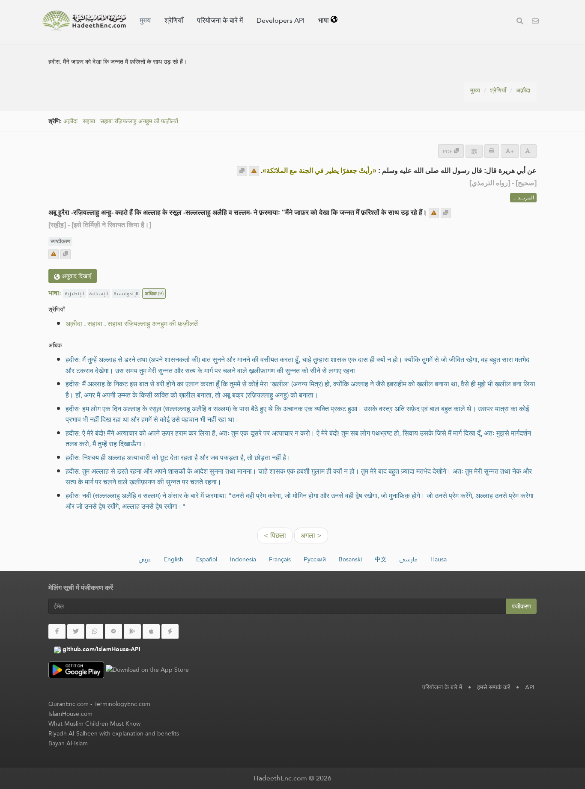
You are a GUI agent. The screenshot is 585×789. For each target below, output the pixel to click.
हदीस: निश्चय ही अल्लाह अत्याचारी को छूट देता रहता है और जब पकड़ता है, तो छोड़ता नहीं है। (178, 457)
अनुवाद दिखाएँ (75, 276)
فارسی (409, 559)
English (173, 559)
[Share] (474, 151)
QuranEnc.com (68, 703)
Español (206, 559)
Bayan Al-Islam (68, 743)
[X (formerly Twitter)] (75, 631)
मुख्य (145, 20)
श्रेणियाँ (173, 20)
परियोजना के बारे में (220, 20)
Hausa (438, 559)
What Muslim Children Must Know (94, 723)
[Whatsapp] (94, 631)
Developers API (280, 20)
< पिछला (275, 535)
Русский (315, 559)
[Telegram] (113, 631)
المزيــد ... (523, 198)
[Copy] (242, 171)
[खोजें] (520, 22)
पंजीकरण (521, 606)
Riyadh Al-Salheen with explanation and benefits (113, 733)
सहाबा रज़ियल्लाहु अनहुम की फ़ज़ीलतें (139, 121)
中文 (381, 559)
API (529, 687)
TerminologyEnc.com (122, 703)
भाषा (324, 20)
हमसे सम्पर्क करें (493, 687)
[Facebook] (57, 631)
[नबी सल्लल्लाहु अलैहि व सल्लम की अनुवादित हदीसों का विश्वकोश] (84, 20)
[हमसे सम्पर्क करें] (535, 22)
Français (280, 559)
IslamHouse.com (70, 713)
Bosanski (350, 559)
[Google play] (132, 631)
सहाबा (89, 121)
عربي (145, 559)
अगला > (311, 535)
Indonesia (243, 559)
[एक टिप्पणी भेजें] (254, 171)
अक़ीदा (523, 90)
